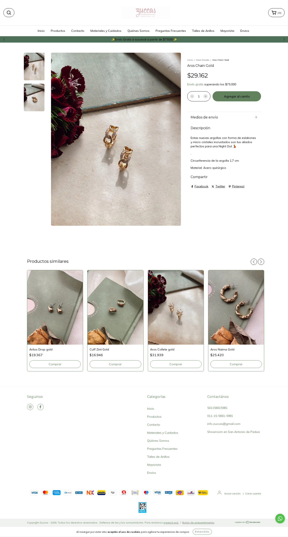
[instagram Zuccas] (30, 407)
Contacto (77, 31)
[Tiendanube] (248, 522)
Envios (244, 31)
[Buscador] (8, 12)
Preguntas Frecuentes (171, 31)
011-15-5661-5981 (220, 416)
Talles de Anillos (203, 31)
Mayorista (227, 31)
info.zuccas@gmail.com (223, 424)
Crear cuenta (253, 493)
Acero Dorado (202, 60)
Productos (58, 31)
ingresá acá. (171, 522)
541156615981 (217, 408)
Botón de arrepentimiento (198, 522)
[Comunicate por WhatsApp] (280, 518)
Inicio (41, 31)
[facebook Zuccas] (40, 407)
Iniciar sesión (232, 493)
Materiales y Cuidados (105, 31)
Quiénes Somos (138, 31)
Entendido (202, 531)
